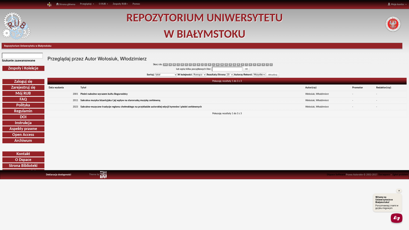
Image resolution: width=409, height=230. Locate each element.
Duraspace (384, 174)
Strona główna (67, 4)
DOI (23, 117)
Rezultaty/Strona (216, 74)
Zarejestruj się (23, 88)
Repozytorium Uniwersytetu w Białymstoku (27, 46)
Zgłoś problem (400, 174)
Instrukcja (23, 123)
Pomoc (136, 4)
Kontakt (23, 154)
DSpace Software (336, 174)
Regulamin (23, 111)
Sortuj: (150, 74)
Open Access (23, 135)
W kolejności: (185, 74)
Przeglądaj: (86, 4)
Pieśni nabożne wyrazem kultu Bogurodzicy (104, 94)
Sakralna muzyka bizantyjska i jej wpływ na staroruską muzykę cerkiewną (120, 100)
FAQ (23, 99)
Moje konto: (397, 4)
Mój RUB (23, 94)
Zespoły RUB (119, 4)
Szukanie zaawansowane (18, 60)
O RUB (102, 4)
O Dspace (23, 160)
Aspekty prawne (23, 129)
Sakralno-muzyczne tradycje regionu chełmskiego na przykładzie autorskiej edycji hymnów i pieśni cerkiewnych (141, 107)
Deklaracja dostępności (58, 174)
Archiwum (23, 141)
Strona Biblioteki (23, 166)
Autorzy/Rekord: (243, 74)
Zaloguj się (23, 82)
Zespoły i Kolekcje (23, 68)
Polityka (23, 105)
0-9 (165, 65)
